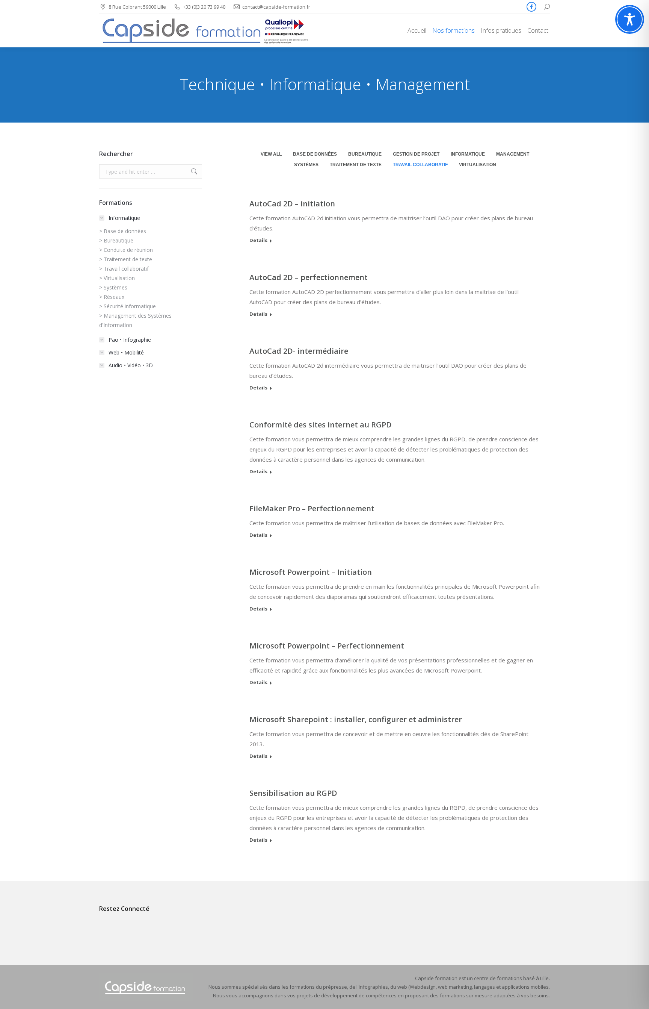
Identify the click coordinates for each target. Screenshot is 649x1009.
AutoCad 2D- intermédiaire (298, 351)
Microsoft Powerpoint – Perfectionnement (326, 646)
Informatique (468, 154)
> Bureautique (116, 240)
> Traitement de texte (125, 259)
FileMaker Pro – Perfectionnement (311, 508)
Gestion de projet (416, 154)
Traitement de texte (356, 164)
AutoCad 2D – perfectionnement (308, 277)
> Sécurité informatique (127, 306)
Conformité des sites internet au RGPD (320, 425)
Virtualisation (477, 164)
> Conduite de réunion (126, 249)
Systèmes (306, 164)
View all (271, 154)
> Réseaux (111, 296)
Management (512, 154)
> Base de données (122, 231)
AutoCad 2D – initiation (292, 203)
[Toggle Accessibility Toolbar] (629, 19)
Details (258, 240)
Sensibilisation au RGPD (293, 793)
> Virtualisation (117, 278)
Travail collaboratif (420, 164)
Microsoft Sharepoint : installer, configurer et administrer (355, 719)
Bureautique (365, 154)
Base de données (315, 154)
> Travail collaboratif (124, 268)
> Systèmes (113, 287)
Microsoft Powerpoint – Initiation (310, 572)
